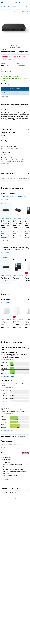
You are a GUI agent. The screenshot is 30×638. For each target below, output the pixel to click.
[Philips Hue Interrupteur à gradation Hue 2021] (18, 318)
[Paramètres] (16, 2)
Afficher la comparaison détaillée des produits (14, 196)
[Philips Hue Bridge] (6, 318)
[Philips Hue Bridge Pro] (18, 269)
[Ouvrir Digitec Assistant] (23, 2)
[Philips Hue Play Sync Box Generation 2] (18, 214)
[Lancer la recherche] (9, 6)
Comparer (8, 93)
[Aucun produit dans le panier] (27, 2)
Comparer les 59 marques (7, 376)
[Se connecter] (19, 2)
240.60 (4, 50)
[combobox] (5, 447)
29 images (12, 47)
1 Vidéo (18, 47)
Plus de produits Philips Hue (21, 65)
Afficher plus (6, 123)
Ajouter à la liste (23, 93)
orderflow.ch (4, 85)
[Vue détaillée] (15, 368)
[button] (15, 78)
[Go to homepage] (2, 2)
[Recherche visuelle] (27, 6)
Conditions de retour (6, 180)
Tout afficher (4, 199)
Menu (4, 6)
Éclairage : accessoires (9, 11)
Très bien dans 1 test (6, 70)
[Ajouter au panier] (2, 329)
